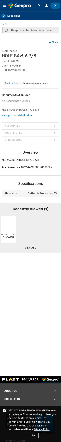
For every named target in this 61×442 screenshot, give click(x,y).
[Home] (19, 5)
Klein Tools (9, 51)
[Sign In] (46, 5)
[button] (53, 42)
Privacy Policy (42, 429)
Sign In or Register (14, 83)
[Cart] (55, 6)
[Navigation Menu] (4, 5)
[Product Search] (39, 5)
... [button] (3, 23)
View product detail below (17, 115)
